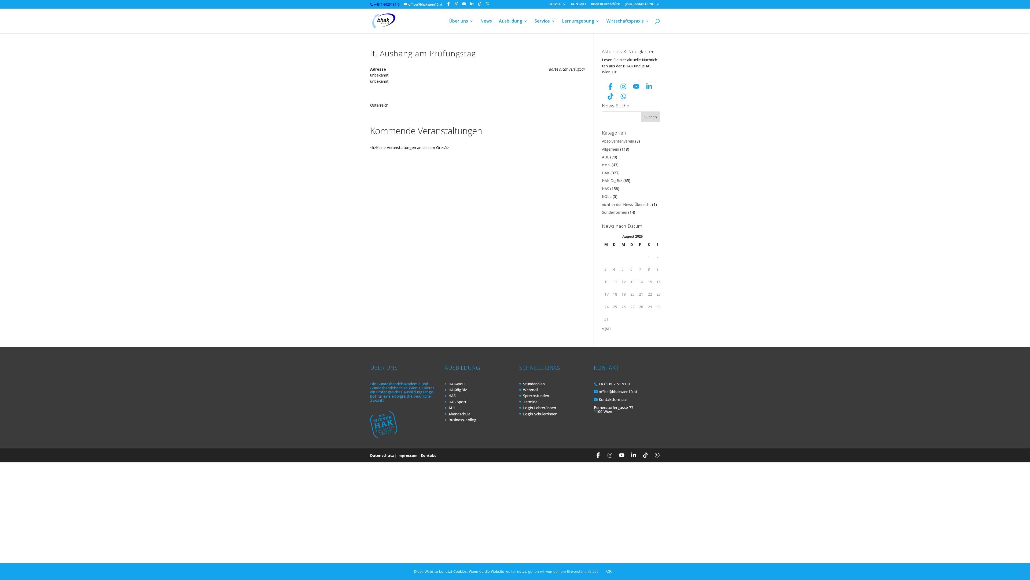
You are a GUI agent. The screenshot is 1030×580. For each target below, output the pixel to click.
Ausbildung (510, 21)
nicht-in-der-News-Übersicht (626, 204)
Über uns (458, 21)
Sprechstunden (536, 395)
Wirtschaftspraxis (625, 21)
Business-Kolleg (462, 419)
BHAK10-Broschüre (605, 4)
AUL (605, 157)
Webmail (530, 389)
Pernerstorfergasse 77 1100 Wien (613, 409)
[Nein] (1023, 571)
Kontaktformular (613, 399)
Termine (530, 401)
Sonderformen (614, 212)
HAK (605, 172)
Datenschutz (382, 455)
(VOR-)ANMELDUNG (639, 4)
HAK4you (456, 383)
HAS (605, 188)
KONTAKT (578, 4)
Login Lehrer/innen (539, 407)
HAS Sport (457, 401)
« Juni (606, 328)
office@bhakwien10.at (618, 391)
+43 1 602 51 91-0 (614, 383)
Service (542, 21)
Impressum (407, 455)
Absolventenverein (618, 141)
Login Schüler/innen (540, 413)
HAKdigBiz (457, 389)
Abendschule (459, 413)
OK (609, 571)
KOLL (607, 196)
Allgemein (610, 149)
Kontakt (428, 455)
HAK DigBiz (612, 180)
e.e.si (606, 164)
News (486, 21)
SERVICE (555, 4)
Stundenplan (534, 383)
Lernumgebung (578, 21)
